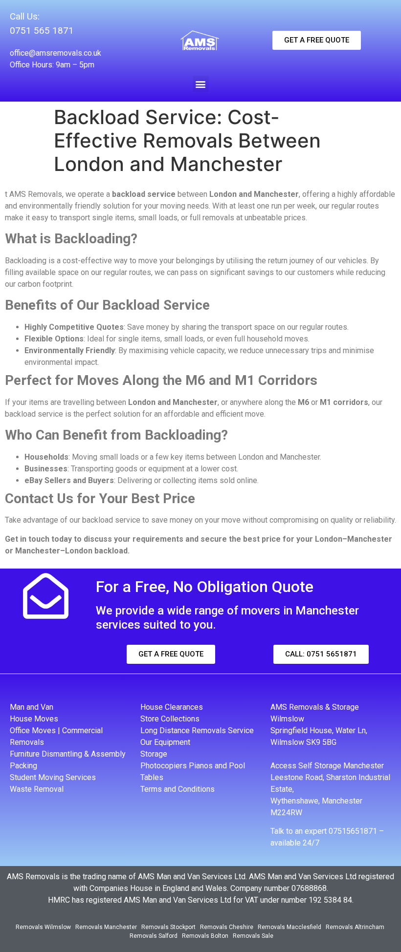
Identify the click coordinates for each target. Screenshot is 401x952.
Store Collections (170, 718)
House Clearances (171, 707)
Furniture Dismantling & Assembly (68, 754)
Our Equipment (165, 742)
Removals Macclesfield (289, 927)
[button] (201, 84)
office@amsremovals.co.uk (55, 53)
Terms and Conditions (177, 789)
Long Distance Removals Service (197, 730)
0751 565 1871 (42, 30)
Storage (153, 754)
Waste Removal (37, 789)
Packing (23, 765)
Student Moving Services (53, 777)
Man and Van (31, 707)
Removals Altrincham (355, 927)
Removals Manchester (106, 927)
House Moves (34, 718)
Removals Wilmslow (43, 927)
